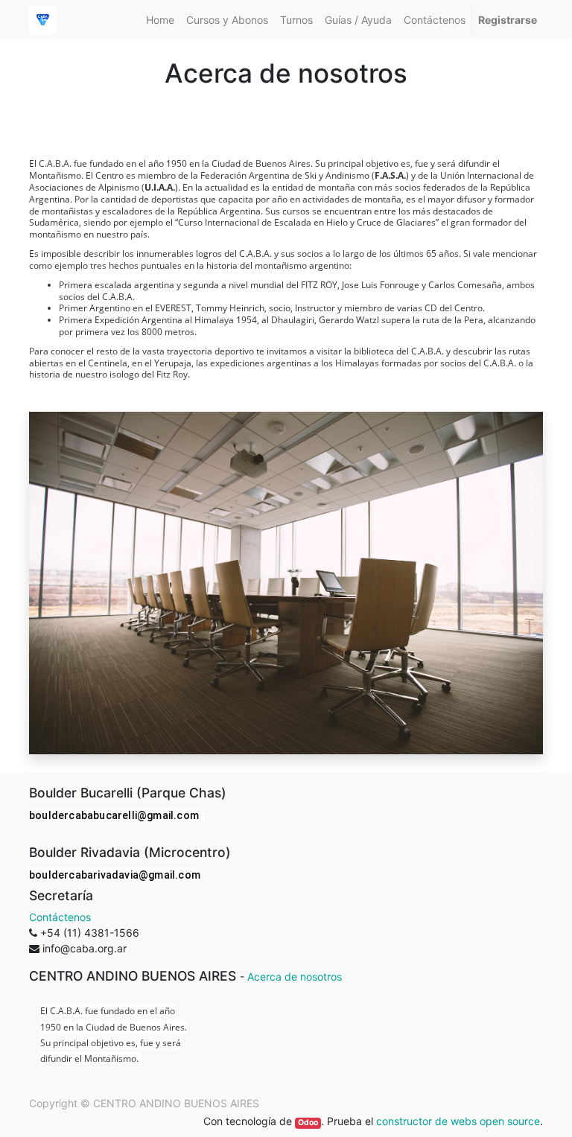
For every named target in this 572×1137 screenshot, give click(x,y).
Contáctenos (60, 917)
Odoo (308, 1122)
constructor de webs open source (458, 1121)
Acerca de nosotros (294, 976)
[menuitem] (160, 20)
